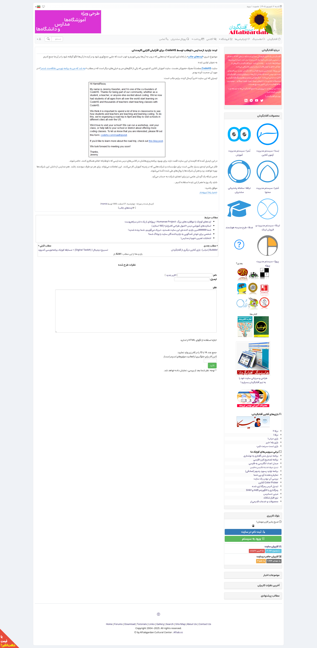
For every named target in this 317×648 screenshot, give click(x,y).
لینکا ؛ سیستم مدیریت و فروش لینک (268, 227)
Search (170, 624)
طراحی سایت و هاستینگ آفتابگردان (242, 77)
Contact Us (205, 624)
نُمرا (250, 81)
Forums (118, 624)
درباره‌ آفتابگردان (271, 50)
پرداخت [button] (197, 39)
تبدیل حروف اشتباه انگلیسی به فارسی (264, 467)
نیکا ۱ (275, 435)
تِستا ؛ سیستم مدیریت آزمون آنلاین (267, 153)
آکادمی (210, 39)
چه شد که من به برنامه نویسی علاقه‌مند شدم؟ (63, 68)
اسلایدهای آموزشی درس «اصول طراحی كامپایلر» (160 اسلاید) (181, 226)
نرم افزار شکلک (271, 497)
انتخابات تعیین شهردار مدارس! (196, 238)
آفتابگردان (272, 39)
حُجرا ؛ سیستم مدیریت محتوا (267, 190)
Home (109, 624)
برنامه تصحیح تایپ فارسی (265, 459)
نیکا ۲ (275, 431)
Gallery (160, 624)
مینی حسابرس (270, 494)
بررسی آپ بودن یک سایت (266, 479)
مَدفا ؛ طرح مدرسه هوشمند (239, 227)
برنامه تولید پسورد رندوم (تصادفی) (261, 471)
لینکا (240, 81)
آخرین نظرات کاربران (269, 585)
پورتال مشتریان (178, 39)
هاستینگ (257, 39)
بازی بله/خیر (272, 442)
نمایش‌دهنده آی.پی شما (266, 475)
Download (129, 624)
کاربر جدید (171, 275)
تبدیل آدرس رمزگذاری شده (265, 486)
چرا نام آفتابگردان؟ (273, 96)
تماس (162, 39)
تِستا (255, 81)
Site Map (180, 624)
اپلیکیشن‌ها (241, 39)
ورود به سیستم (251, 538)
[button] (37, 7)
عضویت (256, 6)
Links (152, 624)
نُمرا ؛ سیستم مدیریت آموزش (239, 153)
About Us (192, 624)
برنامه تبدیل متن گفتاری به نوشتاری (261, 456)
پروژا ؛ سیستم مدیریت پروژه (267, 263)
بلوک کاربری (273, 515)
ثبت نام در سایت (251, 532)
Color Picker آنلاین (268, 482)
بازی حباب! (273, 438)
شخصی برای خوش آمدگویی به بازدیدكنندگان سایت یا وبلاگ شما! (179, 234)
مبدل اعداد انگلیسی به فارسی (263, 463)
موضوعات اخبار (272, 575)
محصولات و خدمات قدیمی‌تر (264, 501)
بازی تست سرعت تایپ (267, 446)
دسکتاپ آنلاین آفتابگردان (237, 74)
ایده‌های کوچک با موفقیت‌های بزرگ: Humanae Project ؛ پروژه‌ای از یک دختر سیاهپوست (168, 221)
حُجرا (245, 81)
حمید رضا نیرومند (208, 192)
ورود (248, 6)
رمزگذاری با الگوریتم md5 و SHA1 (262, 490)
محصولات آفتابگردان (268, 115)
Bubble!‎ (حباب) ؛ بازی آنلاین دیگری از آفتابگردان (194, 250)
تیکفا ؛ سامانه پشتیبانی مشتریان (239, 190)
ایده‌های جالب (195, 56)
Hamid (104, 204)
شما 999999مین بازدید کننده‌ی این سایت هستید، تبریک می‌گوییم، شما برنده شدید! (169, 230)
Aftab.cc (178, 632)
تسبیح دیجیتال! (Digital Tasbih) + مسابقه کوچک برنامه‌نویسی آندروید (73, 250)
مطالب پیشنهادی (270, 595)
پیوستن (260, 88)
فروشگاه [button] (225, 39)
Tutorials (142, 624)
